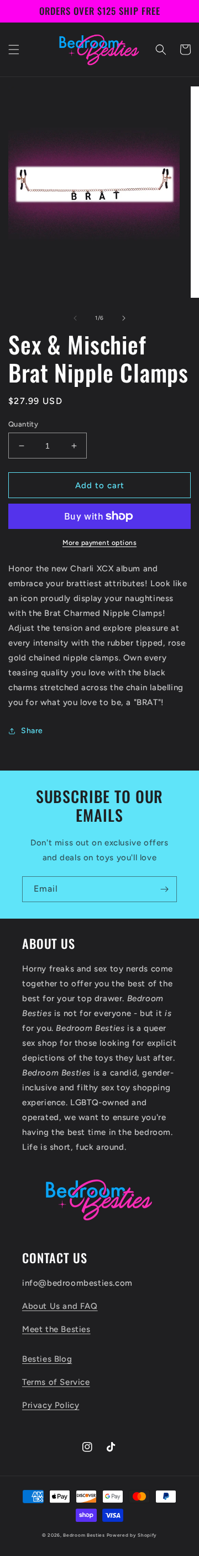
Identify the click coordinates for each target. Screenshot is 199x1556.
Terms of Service (56, 1382)
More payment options (99, 543)
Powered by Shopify (132, 1535)
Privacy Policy (50, 1405)
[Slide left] (75, 318)
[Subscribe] (164, 889)
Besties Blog (47, 1359)
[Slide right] (124, 318)
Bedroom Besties (84, 1535)
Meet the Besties (56, 1329)
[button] (14, 49)
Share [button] (32, 730)
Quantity (23, 424)
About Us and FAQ (60, 1306)
